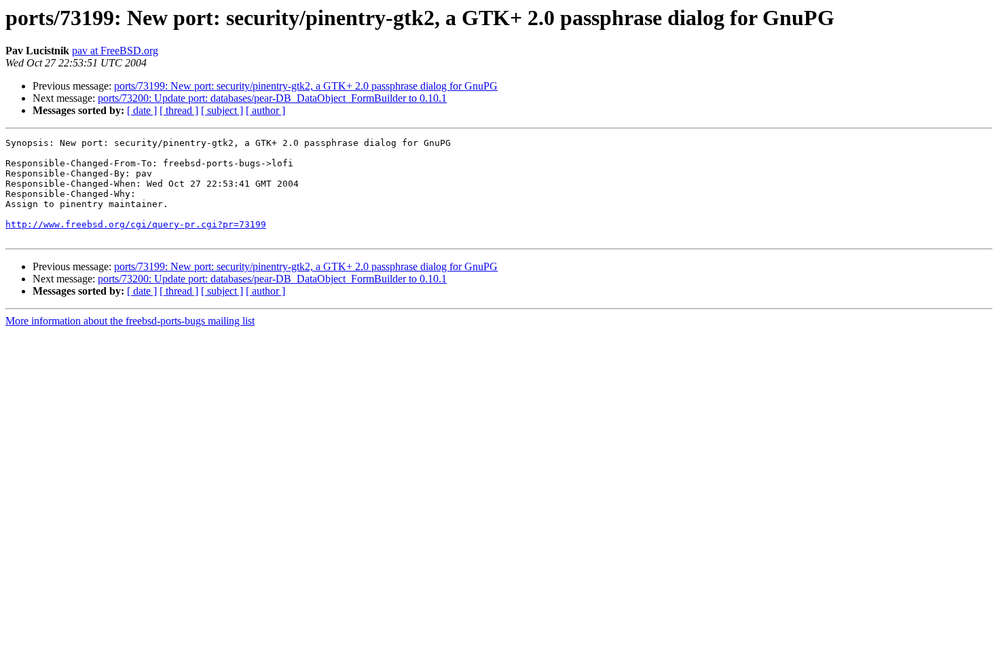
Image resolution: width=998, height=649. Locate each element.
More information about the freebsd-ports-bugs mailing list (130, 321)
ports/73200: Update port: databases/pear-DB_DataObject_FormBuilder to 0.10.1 (272, 98)
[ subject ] (222, 110)
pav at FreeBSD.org (115, 50)
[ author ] (265, 110)
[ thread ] (179, 110)
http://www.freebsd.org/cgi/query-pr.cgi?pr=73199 (135, 224)
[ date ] (142, 110)
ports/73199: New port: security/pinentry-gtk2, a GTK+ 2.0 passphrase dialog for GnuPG (306, 86)
